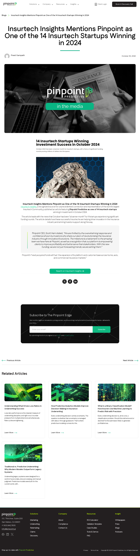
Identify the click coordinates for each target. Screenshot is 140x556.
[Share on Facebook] (70, 281)
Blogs (4, 15)
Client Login (102, 4)
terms (59, 335)
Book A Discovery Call (124, 4)
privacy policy (69, 335)
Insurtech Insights (28, 206)
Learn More (8, 432)
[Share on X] (64, 281)
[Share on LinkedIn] (75, 281)
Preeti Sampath (18, 55)
